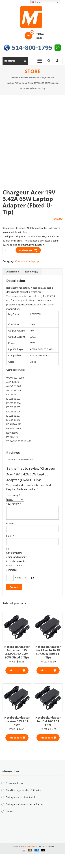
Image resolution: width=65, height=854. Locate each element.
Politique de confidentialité (20, 797)
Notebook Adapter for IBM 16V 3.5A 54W (48, 721)
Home (14, 77)
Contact (10, 811)
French (38, 2)
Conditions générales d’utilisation (24, 790)
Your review (13, 503)
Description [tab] (12, 271)
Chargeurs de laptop (27, 261)
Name (10, 523)
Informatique (28, 77)
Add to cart (25, 250)
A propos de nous (15, 783)
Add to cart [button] (15, 670)
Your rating (13, 495)
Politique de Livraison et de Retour (25, 804)
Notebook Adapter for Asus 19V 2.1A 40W (17, 721)
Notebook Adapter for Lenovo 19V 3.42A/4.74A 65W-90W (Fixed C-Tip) (17, 652)
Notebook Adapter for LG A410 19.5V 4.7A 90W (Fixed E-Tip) (48, 652)
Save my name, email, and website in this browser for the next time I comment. (16, 561)
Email (10, 536)
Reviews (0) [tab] (31, 271)
